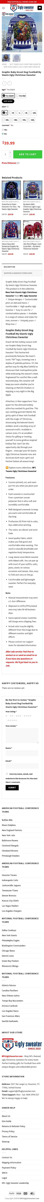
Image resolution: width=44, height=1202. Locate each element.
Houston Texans (9, 875)
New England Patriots (12, 830)
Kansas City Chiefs (10, 900)
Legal (4, 1177)
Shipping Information (11, 1162)
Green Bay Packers (10, 960)
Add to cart (27, 154)
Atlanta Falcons (9, 985)
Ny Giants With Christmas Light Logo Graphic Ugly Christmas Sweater (32, 208)
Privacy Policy (8, 1131)
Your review (11, 726)
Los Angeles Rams (10, 1010)
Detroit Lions (8, 955)
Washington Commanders (14, 945)
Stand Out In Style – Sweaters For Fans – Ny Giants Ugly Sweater (11, 206)
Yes (5, 129)
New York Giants (9, 935)
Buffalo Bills (7, 820)
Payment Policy (9, 1167)
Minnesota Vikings (10, 966)
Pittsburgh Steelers (11, 855)
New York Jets (8, 835)
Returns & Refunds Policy (13, 1126)
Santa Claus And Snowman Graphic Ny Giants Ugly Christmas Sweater (10, 247)
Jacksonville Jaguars (11, 885)
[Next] (38, 32)
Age (4, 89)
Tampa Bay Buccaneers (12, 1000)
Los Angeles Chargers (12, 910)
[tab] (22, 267)
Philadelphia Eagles (11, 940)
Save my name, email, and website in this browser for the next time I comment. (21, 778)
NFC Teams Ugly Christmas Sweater (25, 64)
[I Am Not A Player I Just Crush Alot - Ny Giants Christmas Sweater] (32, 230)
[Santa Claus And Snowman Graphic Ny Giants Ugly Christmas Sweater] (11, 230)
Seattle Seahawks (10, 1021)
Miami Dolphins (9, 825)
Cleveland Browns (10, 850)
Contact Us (7, 1157)
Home (4, 64)
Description (9, 267)
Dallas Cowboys (9, 930)
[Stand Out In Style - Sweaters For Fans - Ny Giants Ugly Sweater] (11, 190)
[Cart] (40, 8)
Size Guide (6, 1121)
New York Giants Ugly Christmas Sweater (22, 67)
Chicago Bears (8, 950)
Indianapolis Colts (10, 880)
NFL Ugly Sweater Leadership (15, 1183)
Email (9, 761)
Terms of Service (9, 1136)
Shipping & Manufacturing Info (18, 273)
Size (4, 106)
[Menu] (3, 8)
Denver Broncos (9, 895)
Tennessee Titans (10, 890)
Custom (6, 125)
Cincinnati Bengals (10, 845)
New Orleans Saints (11, 995)
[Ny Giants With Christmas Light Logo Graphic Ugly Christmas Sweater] (32, 190)
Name (9, 748)
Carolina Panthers (10, 990)
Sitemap (5, 1141)
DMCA (4, 1172)
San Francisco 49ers (11, 1016)
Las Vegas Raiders (10, 905)
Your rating (11, 711)
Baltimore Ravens (10, 840)
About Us (6, 1116)
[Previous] (6, 32)
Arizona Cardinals (10, 1005)
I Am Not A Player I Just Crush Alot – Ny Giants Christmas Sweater (32, 246)
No (5, 134)
